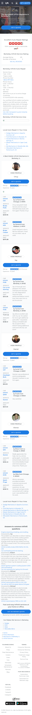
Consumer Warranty (24, 647)
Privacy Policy (24, 652)
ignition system (11, 565)
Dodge (7, 623)
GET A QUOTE (25, 3)
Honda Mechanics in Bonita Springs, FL (15, 510)
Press (8, 650)
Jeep (6, 627)
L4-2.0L (21, 582)
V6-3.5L (26, 547)
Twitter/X (8, 692)
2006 (17, 547)
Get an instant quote (16, 611)
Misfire (21, 547)
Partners (8, 669)
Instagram (8, 695)
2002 (17, 582)
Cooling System (21, 565)
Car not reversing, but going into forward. (14, 569)
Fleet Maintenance (8, 652)
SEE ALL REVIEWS (16, 61)
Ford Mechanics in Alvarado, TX (16, 137)
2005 (29, 565)
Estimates (8, 662)
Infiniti (3, 547)
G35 (2, 549)
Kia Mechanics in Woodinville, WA (17, 146)
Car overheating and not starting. (12, 551)
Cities (8, 657)
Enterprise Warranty (24, 650)
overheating (8, 567)
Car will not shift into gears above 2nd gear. (15, 584)
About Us (8, 647)
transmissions (10, 582)
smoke (12, 547)
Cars (8, 660)
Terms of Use (24, 659)
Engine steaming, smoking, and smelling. (14, 532)
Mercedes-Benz (10, 629)
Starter (5, 400)
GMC (6, 625)
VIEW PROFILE (16, 173)
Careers (8, 655)
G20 (25, 582)
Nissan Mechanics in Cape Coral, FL (14, 512)
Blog (8, 672)
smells (8, 547)
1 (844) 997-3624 (8, 80)
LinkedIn (8, 689)
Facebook (8, 687)
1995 (16, 601)
